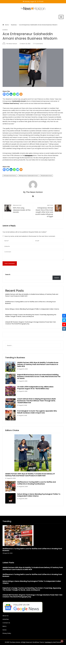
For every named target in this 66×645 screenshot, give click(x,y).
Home (4, 630)
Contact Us (6, 623)
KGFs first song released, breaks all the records (21, 209)
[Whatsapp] (14, 94)
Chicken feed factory (10, 175)
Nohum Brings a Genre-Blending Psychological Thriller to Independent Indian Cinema (32, 309)
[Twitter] (7, 94)
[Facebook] (4, 94)
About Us (5, 616)
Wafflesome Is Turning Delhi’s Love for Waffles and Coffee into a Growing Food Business (30, 302)
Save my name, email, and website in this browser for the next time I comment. (30, 236)
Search (7, 274)
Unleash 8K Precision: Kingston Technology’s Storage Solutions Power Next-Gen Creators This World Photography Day (30, 323)
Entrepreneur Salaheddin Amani (29, 175)
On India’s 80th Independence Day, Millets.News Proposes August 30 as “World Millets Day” (35, 388)
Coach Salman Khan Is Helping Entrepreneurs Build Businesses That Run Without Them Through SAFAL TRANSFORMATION (36, 401)
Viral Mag (48, 642)
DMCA (4, 626)
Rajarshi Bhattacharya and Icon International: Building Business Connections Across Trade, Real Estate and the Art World (38, 376)
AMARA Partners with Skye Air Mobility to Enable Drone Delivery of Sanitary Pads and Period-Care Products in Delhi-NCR (31, 295)
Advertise (6, 619)
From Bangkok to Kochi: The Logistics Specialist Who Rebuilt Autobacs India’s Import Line (37, 412)
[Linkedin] (10, 94)
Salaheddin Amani (47, 175)
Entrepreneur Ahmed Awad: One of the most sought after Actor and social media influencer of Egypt (44, 211)
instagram (29, 155)
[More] (21, 94)
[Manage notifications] (62, 641)
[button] (29, 557)
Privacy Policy (7, 633)
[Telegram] (17, 94)
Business (5, 29)
